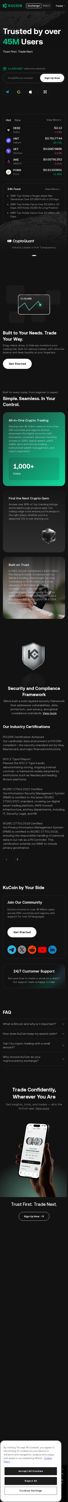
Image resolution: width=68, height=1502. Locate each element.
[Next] (17, 859)
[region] (30, 1471)
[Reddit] (32, 949)
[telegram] (7, 91)
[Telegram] (11, 949)
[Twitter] (22, 949)
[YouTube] (42, 949)
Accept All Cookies (30, 1471)
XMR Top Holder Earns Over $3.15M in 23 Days (34, 214)
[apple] (30, 91)
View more (50, 713)
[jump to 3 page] (35, 255)
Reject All (31, 1481)
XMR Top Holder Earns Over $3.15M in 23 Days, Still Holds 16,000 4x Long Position (34, 206)
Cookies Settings (30, 1490)
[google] (19, 91)
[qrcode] (45, 91)
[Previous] (6, 859)
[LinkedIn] (52, 949)
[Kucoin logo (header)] (12, 5)
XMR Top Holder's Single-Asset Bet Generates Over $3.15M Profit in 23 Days (34, 197)
